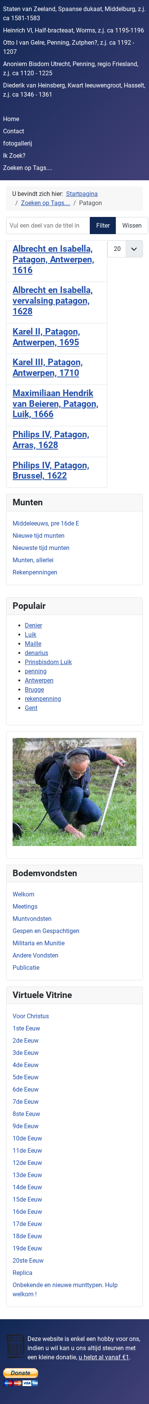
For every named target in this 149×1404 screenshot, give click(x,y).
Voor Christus (31, 1016)
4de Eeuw (26, 1065)
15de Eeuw (27, 1199)
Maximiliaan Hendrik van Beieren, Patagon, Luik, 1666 (56, 404)
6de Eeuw (26, 1089)
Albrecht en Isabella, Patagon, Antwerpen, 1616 (53, 259)
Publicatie (26, 967)
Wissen (132, 225)
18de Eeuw (27, 1236)
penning (36, 671)
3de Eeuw (26, 1052)
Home (11, 119)
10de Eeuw (27, 1138)
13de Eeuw (27, 1175)
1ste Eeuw (26, 1028)
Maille (33, 643)
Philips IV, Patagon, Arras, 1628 (51, 439)
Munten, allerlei (33, 560)
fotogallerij (17, 143)
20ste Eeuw (28, 1260)
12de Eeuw (27, 1162)
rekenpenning (43, 698)
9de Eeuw (26, 1126)
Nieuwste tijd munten (41, 548)
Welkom (23, 894)
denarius (36, 653)
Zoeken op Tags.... (27, 167)
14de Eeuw (27, 1187)
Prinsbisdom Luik (48, 662)
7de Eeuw (26, 1101)
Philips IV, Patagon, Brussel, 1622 (51, 470)
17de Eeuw (27, 1224)
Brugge (34, 689)
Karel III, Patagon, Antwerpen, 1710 (48, 367)
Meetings (25, 906)
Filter (103, 225)
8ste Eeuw (26, 1114)
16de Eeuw (27, 1211)
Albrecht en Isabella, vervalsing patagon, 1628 (53, 301)
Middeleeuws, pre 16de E (46, 523)
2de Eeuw (26, 1040)
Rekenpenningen (35, 572)
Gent (31, 708)
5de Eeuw (26, 1077)
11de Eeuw (27, 1150)
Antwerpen (39, 680)
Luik (30, 634)
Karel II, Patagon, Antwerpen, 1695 (46, 337)
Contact (13, 131)
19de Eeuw (27, 1248)
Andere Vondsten (35, 955)
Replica (22, 1272)
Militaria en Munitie (39, 943)
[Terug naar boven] (135, 1390)
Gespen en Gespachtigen (46, 931)
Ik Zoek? (14, 155)
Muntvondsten (32, 918)
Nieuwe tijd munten (39, 535)
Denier (33, 625)
